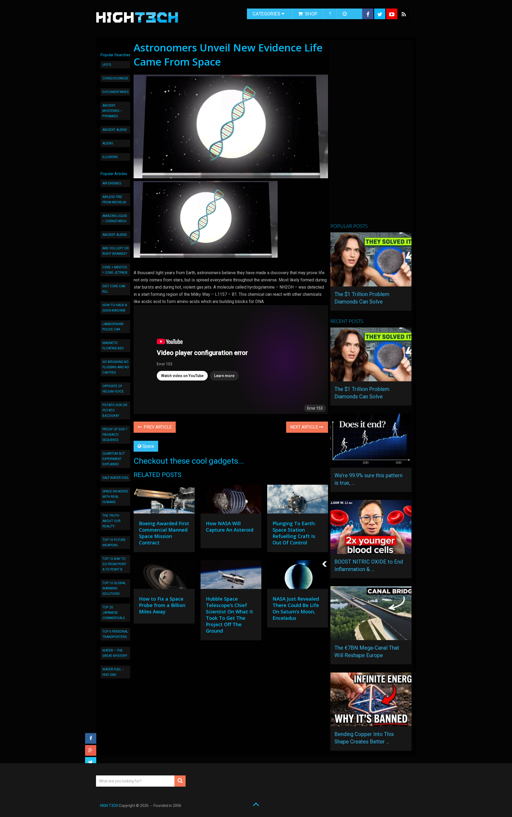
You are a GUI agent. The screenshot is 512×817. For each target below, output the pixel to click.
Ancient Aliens (114, 130)
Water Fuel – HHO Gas (113, 672)
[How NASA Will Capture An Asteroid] (231, 500)
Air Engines (111, 183)
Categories (266, 14)
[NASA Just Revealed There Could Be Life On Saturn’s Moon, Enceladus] (297, 576)
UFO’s (106, 65)
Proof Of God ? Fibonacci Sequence (114, 434)
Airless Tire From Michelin (114, 199)
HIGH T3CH (109, 805)
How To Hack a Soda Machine (114, 307)
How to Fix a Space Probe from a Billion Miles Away (162, 605)
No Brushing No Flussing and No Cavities (115, 367)
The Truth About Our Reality (111, 521)
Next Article (304, 427)
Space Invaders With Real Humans (115, 497)
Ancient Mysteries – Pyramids (112, 111)
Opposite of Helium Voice (113, 388)
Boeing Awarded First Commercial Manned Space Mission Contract (164, 533)
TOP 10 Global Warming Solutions (114, 588)
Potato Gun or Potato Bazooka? (114, 410)
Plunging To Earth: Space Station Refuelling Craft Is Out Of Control (294, 533)
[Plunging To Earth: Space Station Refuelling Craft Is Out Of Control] (297, 500)
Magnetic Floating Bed (113, 345)
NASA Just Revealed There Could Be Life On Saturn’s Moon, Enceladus (296, 608)
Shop (310, 14)
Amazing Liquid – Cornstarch (114, 218)
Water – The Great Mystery (114, 653)
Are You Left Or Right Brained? (115, 251)
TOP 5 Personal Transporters (115, 634)
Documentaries (115, 92)
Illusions (110, 157)
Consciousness (115, 78)
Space (148, 446)
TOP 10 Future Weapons (114, 542)
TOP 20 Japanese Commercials (113, 612)
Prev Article (157, 427)
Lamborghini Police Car (112, 326)
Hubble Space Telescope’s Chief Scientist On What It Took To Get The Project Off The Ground (229, 615)
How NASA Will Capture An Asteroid (229, 526)
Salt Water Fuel (115, 478)
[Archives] (345, 14)
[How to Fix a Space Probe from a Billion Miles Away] (164, 576)
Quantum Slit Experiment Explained (113, 459)
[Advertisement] (370, 134)
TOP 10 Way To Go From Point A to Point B (114, 564)
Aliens (107, 143)
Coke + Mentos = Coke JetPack (114, 269)
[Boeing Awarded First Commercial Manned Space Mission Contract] (164, 500)
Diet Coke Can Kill (113, 288)
